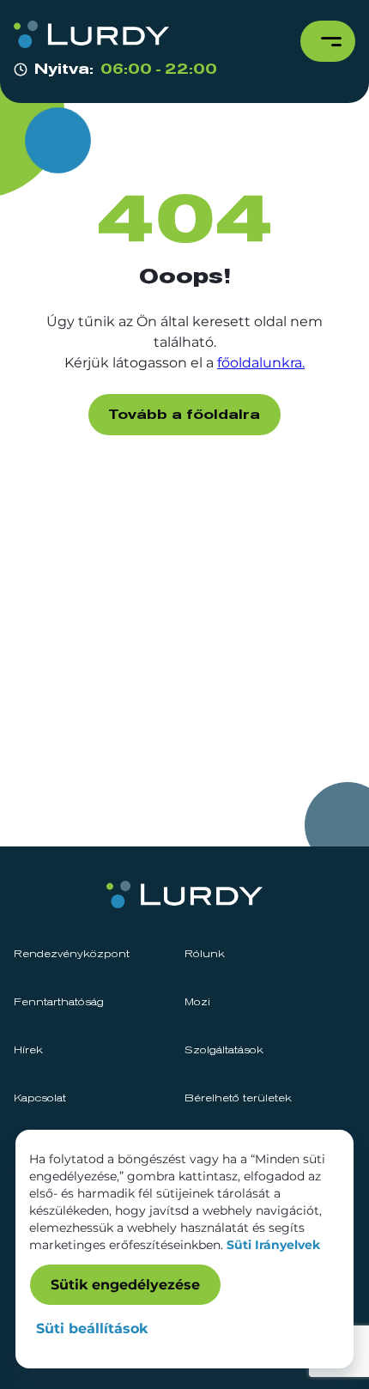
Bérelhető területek (238, 1099)
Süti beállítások (92, 1328)
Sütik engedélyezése (125, 1285)
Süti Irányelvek (273, 1245)
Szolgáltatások (223, 1051)
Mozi (197, 1003)
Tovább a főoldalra (184, 415)
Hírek (28, 1051)
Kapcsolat (40, 1099)
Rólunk (204, 954)
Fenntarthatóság (59, 1003)
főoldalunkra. (261, 363)
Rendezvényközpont (72, 954)
